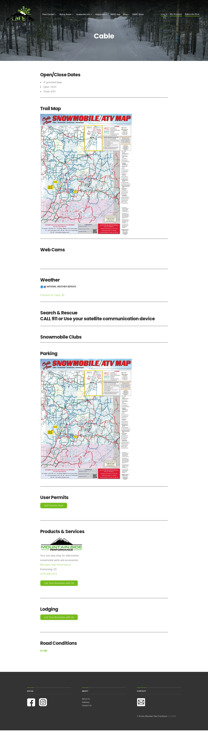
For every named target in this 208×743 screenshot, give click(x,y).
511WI (43, 650)
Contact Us (87, 705)
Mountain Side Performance (55, 564)
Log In (164, 14)
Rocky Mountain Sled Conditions (153, 716)
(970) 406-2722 (48, 573)
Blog (125, 14)
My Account (176, 14)
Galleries (85, 702)
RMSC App (115, 14)
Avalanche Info (83, 14)
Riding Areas (65, 14)
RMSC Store (138, 14)
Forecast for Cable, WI (52, 295)
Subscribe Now (192, 14)
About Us (86, 699)
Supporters (100, 14)
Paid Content (48, 14)
